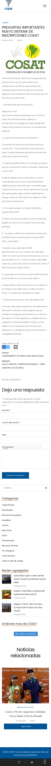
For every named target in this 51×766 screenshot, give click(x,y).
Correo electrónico (11, 422)
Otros (4, 535)
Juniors (5, 22)
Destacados (7, 510)
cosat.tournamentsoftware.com (21, 115)
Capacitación (8, 505)
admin (18, 40)
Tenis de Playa (8, 556)
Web (4, 435)
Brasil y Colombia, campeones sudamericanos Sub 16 (29, 592)
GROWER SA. (32, 755)
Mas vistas (6, 530)
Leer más (25, 726)
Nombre (6, 410)
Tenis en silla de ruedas (12, 561)
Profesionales (8, 540)
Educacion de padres (11, 515)
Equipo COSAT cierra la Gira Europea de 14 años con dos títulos (28, 607)
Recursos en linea (10, 545)
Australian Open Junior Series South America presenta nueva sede (30, 579)
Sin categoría (8, 550)
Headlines (6, 520)
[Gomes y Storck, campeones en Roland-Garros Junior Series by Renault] (25, 685)
